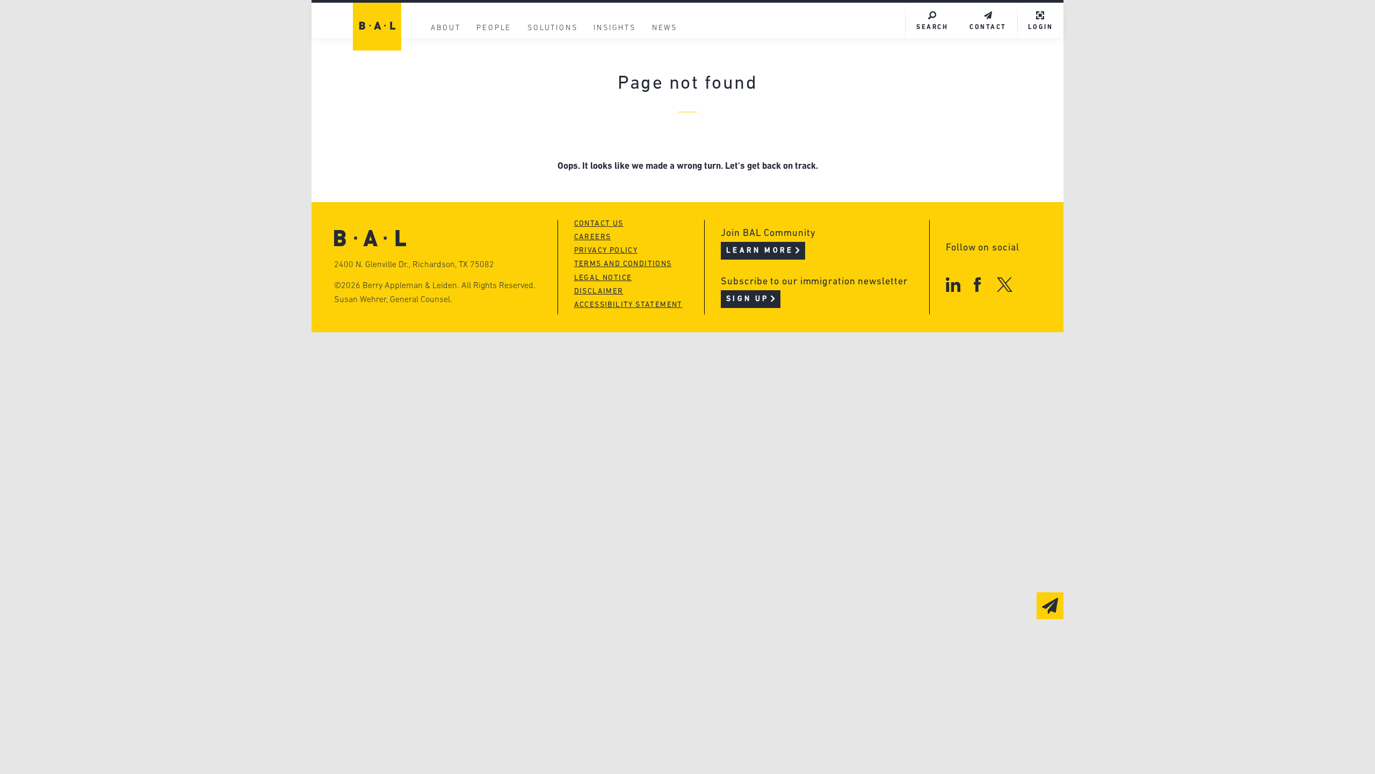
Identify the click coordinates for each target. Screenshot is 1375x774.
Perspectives (623, 77)
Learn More (759, 251)
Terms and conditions (623, 264)
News (664, 28)
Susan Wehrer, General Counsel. (393, 300)
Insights (614, 28)
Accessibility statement (628, 305)
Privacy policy (606, 251)
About (445, 28)
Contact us (599, 224)
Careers (447, 138)
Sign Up (747, 299)
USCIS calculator (633, 138)
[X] (1004, 285)
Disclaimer (599, 292)
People (493, 28)
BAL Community (629, 57)
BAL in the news (468, 118)
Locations (452, 57)
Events (607, 118)
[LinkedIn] (953, 285)
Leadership (455, 77)
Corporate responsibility (489, 98)
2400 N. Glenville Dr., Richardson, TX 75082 (414, 265)
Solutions (552, 28)
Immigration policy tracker (659, 98)
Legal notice (603, 278)
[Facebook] (977, 285)
